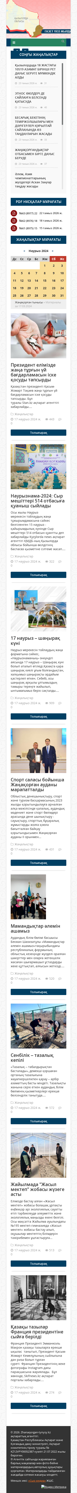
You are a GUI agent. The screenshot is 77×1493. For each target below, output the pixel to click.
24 (62, 288)
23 (53, 288)
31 (62, 295)
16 (53, 280)
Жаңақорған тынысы (54, 18)
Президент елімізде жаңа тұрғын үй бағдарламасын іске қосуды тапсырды (33, 372)
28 (36, 295)
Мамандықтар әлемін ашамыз (35, 928)
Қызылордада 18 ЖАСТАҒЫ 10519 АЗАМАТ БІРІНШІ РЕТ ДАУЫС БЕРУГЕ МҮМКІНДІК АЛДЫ (35, 71)
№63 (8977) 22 (28, 213)
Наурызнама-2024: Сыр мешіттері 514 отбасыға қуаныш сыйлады (38, 501)
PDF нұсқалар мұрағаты (38, 201)
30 (53, 295)
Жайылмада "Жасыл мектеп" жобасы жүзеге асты (37, 1189)
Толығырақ (38, 433)
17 (62, 280)
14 (36, 280)
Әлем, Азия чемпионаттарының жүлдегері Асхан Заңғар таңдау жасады (33, 180)
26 (22, 295)
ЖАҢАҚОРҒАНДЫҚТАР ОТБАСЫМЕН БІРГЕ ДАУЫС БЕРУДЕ (35, 154)
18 (14, 288)
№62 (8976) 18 (28, 221)
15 (44, 280)
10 (62, 273)
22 (44, 288)
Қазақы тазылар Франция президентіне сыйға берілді (37, 1332)
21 (36, 288)
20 (29, 288)
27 (29, 295)
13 (29, 280)
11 (14, 280)
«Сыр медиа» (37, 1481)
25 (14, 295)
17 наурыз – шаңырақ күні (35, 640)
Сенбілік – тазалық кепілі (32, 1057)
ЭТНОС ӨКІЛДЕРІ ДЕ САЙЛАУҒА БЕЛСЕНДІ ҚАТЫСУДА (30, 97)
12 (22, 280)
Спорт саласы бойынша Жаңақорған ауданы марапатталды (37, 784)
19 (22, 288)
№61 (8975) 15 (28, 228)
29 (44, 295)
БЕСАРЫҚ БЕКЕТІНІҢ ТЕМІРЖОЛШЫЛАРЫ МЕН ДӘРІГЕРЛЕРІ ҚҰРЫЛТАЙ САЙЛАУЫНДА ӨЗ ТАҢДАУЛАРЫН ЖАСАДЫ (34, 126)
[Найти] (63, 41)
